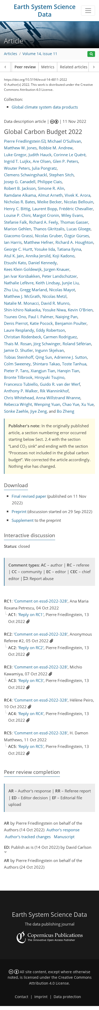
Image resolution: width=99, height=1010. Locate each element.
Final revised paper (29, 496)
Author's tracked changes (28, 836)
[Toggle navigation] (88, 11)
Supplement (23, 520)
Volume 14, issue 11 (39, 53)
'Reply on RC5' (31, 746)
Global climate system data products (45, 107)
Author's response (62, 829)
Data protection (67, 996)
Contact (21, 996)
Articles (10, 53)
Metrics (47, 67)
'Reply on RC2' (31, 647)
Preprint (19, 511)
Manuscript (64, 836)
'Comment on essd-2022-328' (41, 601)
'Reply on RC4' (31, 713)
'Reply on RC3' (31, 680)
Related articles (73, 67)
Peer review (25, 67)
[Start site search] (91, 54)
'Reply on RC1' (31, 614)
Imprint (41, 996)
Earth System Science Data (45, 11)
